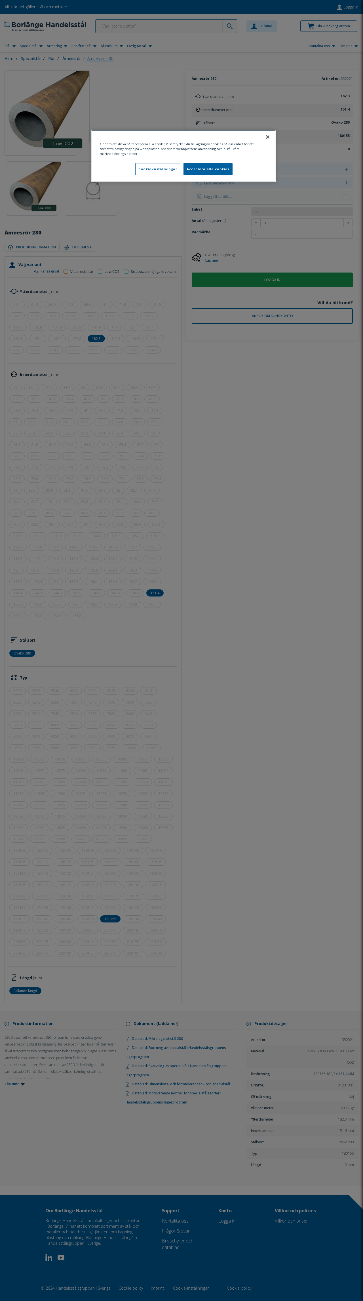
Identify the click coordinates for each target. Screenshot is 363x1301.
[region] (183, 156)
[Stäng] (267, 137)
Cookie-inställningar (157, 169)
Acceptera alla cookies (208, 169)
